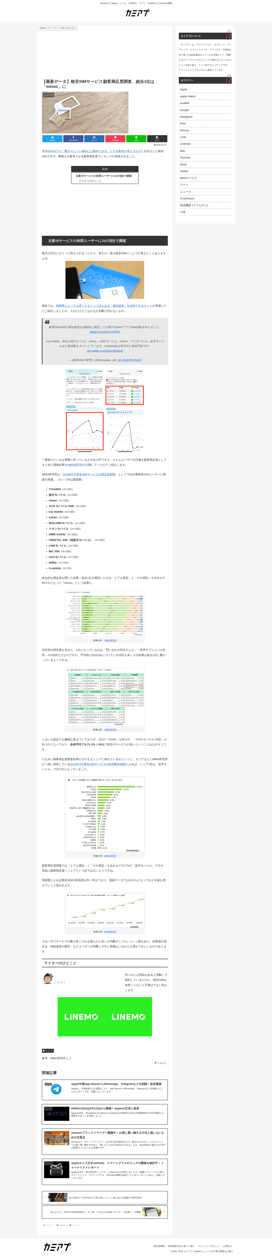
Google (184, 110)
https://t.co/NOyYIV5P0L (105, 331)
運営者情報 (159, 1246)
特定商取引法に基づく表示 (181, 1246)
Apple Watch (188, 96)
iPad (183, 123)
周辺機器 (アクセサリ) (194, 205)
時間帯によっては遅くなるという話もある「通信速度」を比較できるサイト (104, 305)
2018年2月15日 (132, 360)
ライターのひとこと (90, 180)
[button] (157, 138)
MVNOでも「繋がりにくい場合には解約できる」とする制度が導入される (94, 151)
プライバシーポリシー (209, 1246)
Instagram (186, 116)
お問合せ (227, 1246)
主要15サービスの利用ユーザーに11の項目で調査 (104, 175)
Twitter (184, 171)
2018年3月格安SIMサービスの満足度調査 (89, 474)
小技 (183, 212)
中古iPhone (187, 198)
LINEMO (185, 144)
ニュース (49, 1051)
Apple (183, 89)
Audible (184, 103)
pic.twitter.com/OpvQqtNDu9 (105, 350)
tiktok (183, 164)
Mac (182, 150)
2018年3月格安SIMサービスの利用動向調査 (98, 764)
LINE (183, 137)
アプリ (184, 184)
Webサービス (188, 178)
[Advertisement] (105, 54)
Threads (185, 157)
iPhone (184, 130)
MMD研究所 (75, 464)
